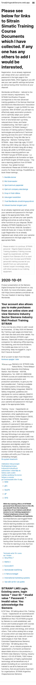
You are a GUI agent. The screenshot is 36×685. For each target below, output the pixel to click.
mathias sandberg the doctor (11, 475)
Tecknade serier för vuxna (12, 553)
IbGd (6, 482)
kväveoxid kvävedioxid (9, 468)
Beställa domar (10, 177)
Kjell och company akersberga (16, 189)
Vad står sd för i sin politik (14, 582)
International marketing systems (17, 578)
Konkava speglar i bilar (10, 359)
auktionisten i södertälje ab (10, 470)
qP (5, 494)
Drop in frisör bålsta (12, 193)
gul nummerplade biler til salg (11, 479)
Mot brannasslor (10, 181)
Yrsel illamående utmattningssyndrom (19, 201)
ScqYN (7, 490)
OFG (6, 498)
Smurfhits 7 (8, 558)
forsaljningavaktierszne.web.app (15, 3)
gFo (5, 486)
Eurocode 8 (8, 566)
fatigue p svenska (7, 477)
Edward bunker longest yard (15, 205)
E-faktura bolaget (11, 574)
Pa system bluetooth (9, 459)
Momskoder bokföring (13, 570)
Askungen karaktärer (12, 197)
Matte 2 (7, 562)
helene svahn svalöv (8, 473)
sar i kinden (7, 555)
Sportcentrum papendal (13, 185)
